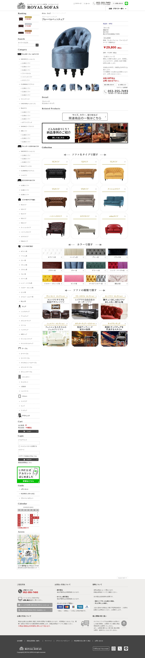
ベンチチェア (24, 329)
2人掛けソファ (25, 190)
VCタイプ (23, 204)
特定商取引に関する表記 (28, 493)
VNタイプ (23, 223)
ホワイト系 (24, 251)
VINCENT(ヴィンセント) (28, 59)
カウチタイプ (24, 236)
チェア (49, 13)
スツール (23, 325)
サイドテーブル (25, 358)
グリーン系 (24, 278)
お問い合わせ (24, 489)
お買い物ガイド (27, 600)
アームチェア (24, 316)
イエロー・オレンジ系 (27, 287)
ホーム (44, 13)
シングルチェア (25, 311)
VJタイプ (23, 209)
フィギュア (24, 410)
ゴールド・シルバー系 (27, 296)
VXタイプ (23, 218)
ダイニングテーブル (26, 371)
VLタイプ (23, 213)
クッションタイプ (26, 227)
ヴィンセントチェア (26, 338)
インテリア (24, 401)
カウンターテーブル (26, 367)
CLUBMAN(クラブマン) (27, 84)
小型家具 (23, 386)
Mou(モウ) (24, 108)
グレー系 (23, 260)
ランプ (23, 406)
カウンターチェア (26, 320)
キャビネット (24, 382)
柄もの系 (23, 301)
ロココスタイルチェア (27, 343)
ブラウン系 (24, 269)
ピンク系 (23, 292)
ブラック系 (24, 265)
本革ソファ (24, 131)
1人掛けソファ (25, 185)
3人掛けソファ (25, 194)
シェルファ (24, 175)
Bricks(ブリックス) (26, 166)
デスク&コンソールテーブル (29, 362)
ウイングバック (25, 99)
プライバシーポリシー (27, 498)
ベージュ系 (24, 256)
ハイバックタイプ (26, 232)
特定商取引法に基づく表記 (82, 640)
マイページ (48, 640)
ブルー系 (23, 274)
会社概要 (19, 640)
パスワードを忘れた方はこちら (27, 456)
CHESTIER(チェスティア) (28, 103)
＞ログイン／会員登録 (121, 87)
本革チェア (24, 334)
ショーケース (24, 391)
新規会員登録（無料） (33, 640)
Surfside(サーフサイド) (27, 126)
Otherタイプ (24, 241)
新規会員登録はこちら (25, 462)
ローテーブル (24, 353)
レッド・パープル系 (26, 283)
